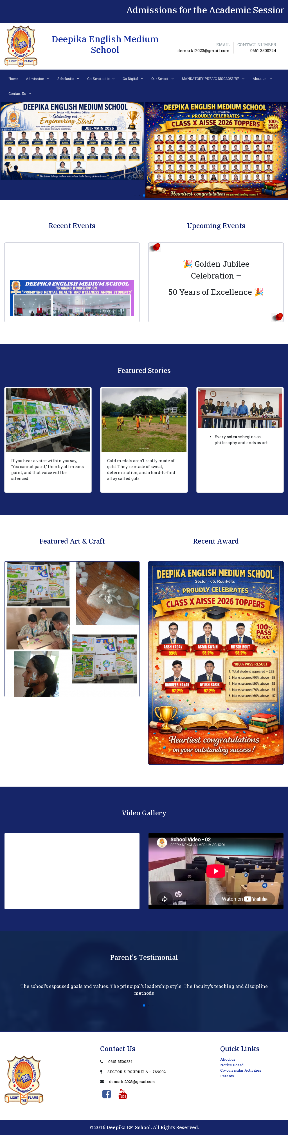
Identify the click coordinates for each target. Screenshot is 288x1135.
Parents (227, 1075)
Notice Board (232, 1064)
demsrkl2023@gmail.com (132, 1081)
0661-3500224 (120, 1061)
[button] (135, 195)
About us (227, 1059)
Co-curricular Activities (240, 1070)
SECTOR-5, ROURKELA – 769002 (136, 1071)
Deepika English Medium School (105, 44)
